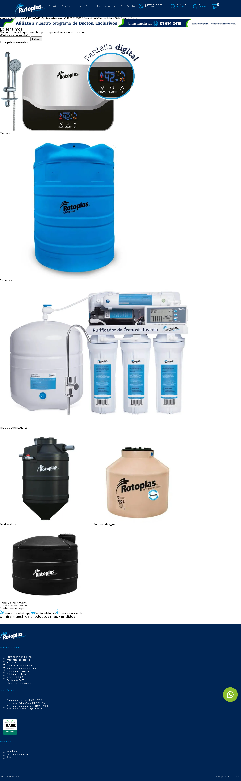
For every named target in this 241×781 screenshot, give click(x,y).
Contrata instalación (18, 754)
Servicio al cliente (71, 612)
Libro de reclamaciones (19, 683)
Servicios (66, 6)
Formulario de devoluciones (22, 669)
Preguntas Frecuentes (18, 660)
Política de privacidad (18, 671)
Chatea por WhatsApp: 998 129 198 (26, 703)
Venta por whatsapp (17, 612)
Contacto (89, 6)
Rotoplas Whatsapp (230, 694)
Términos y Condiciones (20, 657)
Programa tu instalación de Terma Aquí (154, 5)
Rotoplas (30, 9)
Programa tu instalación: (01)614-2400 (27, 706)
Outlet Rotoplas (127, 6)
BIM (99, 6)
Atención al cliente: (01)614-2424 (24, 709)
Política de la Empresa (19, 674)
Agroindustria (111, 6)
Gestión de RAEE (15, 680)
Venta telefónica (45, 612)
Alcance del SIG (15, 677)
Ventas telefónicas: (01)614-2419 (24, 700)
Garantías (12, 663)
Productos (53, 6)
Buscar (36, 38)
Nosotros (78, 6)
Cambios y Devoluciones (20, 666)
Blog (9, 757)
